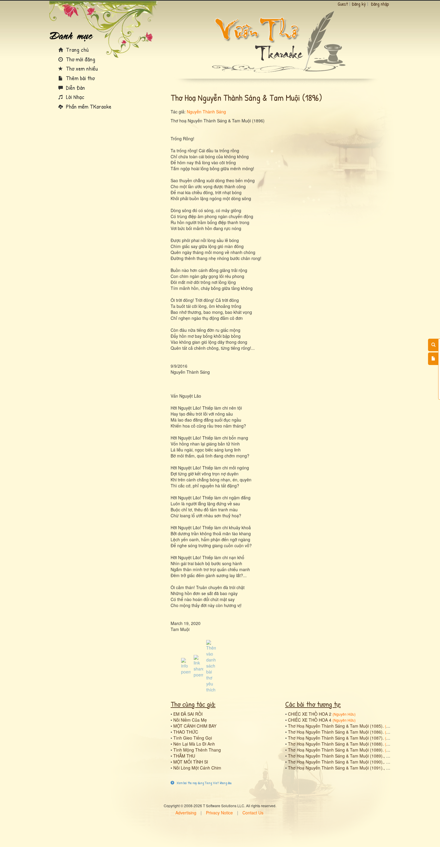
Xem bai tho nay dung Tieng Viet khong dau (204, 782)
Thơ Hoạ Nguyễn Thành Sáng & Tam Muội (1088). (336, 744)
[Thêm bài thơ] (433, 358)
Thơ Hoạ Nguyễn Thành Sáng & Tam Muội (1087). (336, 738)
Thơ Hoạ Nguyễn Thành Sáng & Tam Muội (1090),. (336, 762)
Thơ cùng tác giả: (193, 704)
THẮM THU (184, 756)
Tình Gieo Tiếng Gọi (192, 738)
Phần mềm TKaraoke (87, 106)
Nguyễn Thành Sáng (206, 112)
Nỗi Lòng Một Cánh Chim (197, 768)
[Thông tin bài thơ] (186, 666)
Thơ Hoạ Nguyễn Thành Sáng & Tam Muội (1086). (336, 732)
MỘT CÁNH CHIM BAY (194, 726)
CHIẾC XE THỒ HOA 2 (309, 714)
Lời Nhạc (74, 97)
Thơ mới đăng (79, 59)
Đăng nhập (380, 4)
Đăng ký (359, 4)
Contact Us (252, 813)
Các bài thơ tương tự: (313, 704)
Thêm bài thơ (79, 78)
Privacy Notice (219, 813)
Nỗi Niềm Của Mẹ (190, 720)
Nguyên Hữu (344, 714)
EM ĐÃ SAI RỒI (188, 714)
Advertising (185, 813)
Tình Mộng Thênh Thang (197, 750)
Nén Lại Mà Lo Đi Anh (194, 744)
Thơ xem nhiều (81, 68)
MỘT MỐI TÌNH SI (190, 762)
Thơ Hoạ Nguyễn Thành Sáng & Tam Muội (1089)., (336, 756)
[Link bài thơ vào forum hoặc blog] (198, 666)
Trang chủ (76, 49)
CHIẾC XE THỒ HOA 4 (309, 720)
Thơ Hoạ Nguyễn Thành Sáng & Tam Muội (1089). (336, 750)
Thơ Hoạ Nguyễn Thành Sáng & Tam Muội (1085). (336, 726)
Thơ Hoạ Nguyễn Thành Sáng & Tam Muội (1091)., (336, 768)
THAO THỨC (185, 732)
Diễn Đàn (74, 87)
